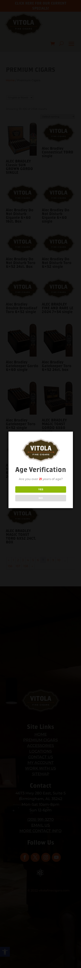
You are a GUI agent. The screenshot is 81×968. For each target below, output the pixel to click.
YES (40, 489)
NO (41, 497)
